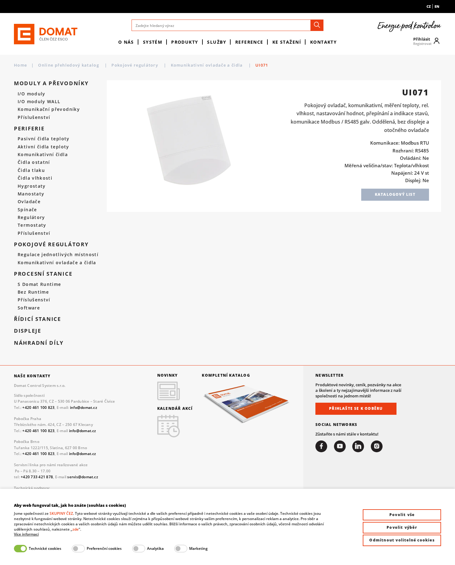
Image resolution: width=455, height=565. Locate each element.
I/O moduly (32, 93)
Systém (152, 42)
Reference (249, 42)
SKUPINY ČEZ (61, 513)
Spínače (27, 209)
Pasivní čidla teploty (43, 138)
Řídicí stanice (37, 319)
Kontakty (323, 42)
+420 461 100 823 (38, 407)
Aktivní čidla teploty (43, 146)
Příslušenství (34, 117)
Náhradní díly (39, 343)
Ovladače (29, 201)
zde (75, 529)
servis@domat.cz (82, 477)
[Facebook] (321, 446)
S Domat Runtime (39, 284)
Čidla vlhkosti (35, 178)
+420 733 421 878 (37, 477)
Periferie (29, 128)
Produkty (184, 42)
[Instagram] (377, 446)
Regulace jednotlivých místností (58, 254)
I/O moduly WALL (39, 101)
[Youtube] (340, 446)
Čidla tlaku (31, 170)
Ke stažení (286, 42)
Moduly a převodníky (51, 83)
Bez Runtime (33, 292)
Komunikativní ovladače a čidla (207, 65)
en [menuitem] (437, 6)
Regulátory (31, 217)
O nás (126, 42)
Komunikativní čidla (43, 154)
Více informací (26, 534)
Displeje (27, 331)
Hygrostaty (32, 186)
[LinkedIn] (358, 446)
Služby (216, 42)
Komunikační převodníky (49, 109)
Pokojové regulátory (135, 65)
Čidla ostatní (34, 162)
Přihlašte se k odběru (356, 408)
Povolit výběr (402, 527)
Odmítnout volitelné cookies (401, 540)
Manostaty (31, 193)
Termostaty (32, 225)
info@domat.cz (83, 407)
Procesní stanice (43, 274)
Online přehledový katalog (69, 65)
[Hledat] (316, 25)
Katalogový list (395, 194)
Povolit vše (401, 514)
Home (20, 65)
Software (29, 307)
